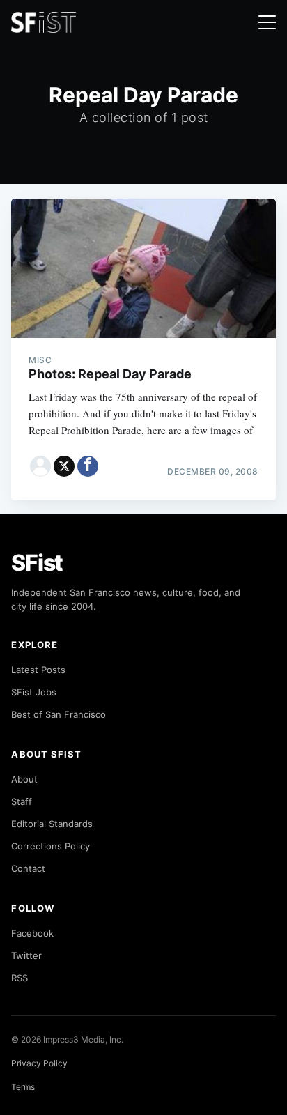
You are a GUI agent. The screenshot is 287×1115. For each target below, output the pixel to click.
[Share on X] (64, 466)
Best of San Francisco (58, 714)
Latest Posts (38, 669)
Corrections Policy (50, 846)
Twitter (26, 955)
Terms (23, 1087)
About (24, 779)
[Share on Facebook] (88, 466)
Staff (21, 801)
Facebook (32, 933)
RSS (19, 977)
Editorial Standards (52, 823)
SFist (37, 562)
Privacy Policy (39, 1063)
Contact (28, 868)
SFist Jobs (33, 692)
